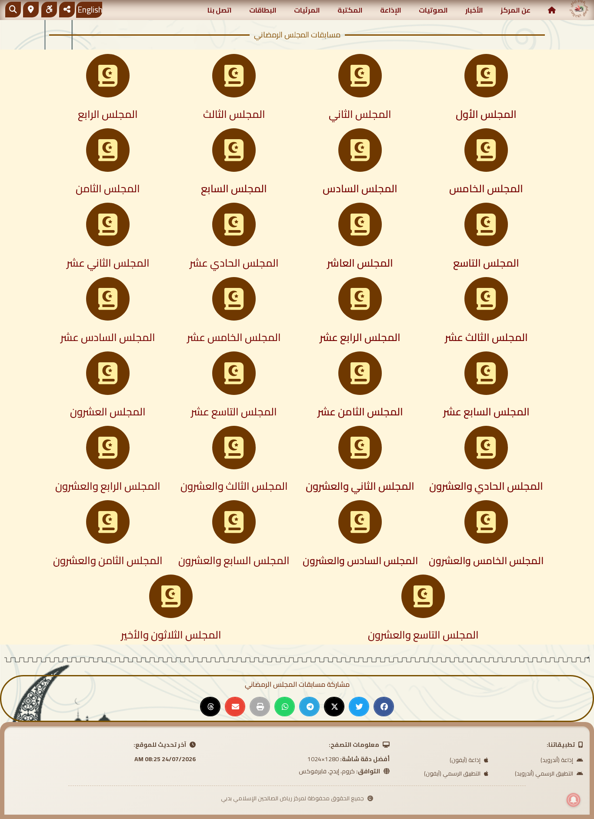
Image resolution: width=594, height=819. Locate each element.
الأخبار (474, 10)
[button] (384, 706)
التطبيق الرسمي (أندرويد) (544, 773)
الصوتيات (433, 10)
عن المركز (516, 10)
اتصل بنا (219, 10)
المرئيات (307, 10)
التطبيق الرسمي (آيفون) (453, 773)
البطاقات (263, 10)
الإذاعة (390, 10)
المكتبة (350, 10)
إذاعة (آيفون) (466, 760)
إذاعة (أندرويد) (557, 760)
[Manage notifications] (574, 800)
